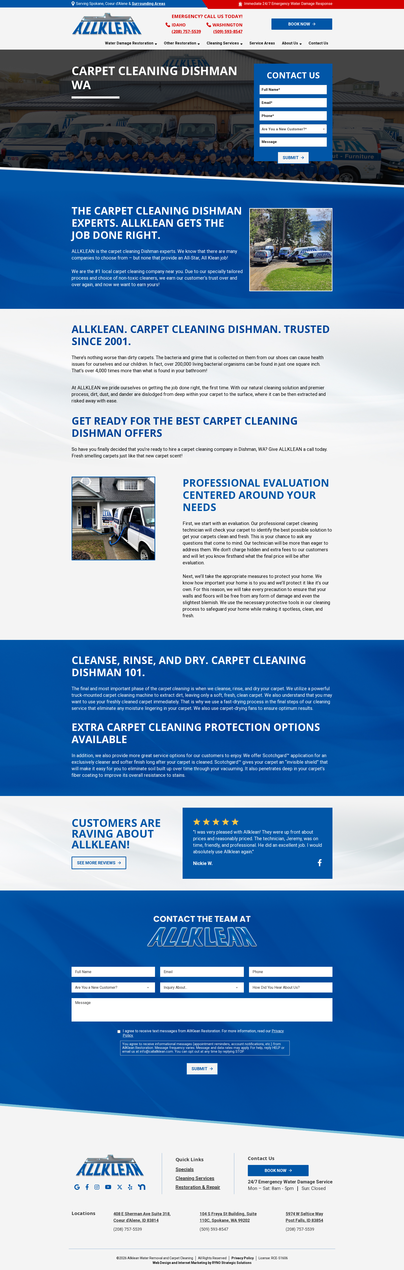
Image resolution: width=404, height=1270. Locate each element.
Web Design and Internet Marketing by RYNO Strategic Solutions (202, 1263)
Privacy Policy (242, 1258)
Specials (185, 1169)
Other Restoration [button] (180, 43)
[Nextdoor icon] (141, 1187)
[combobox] (293, 129)
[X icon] (119, 1187)
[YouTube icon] (108, 1187)
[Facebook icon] (87, 1187)
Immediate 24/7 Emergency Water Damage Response (288, 3)
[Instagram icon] (97, 1187)
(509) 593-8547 (227, 31)
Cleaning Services (223, 43)
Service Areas (262, 43)
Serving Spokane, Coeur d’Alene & (120, 3)
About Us (290, 43)
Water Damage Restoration (129, 43)
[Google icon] (77, 1187)
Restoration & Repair (198, 1187)
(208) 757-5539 (186, 31)
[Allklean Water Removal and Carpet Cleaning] (107, 24)
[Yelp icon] (130, 1187)
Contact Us (318, 43)
